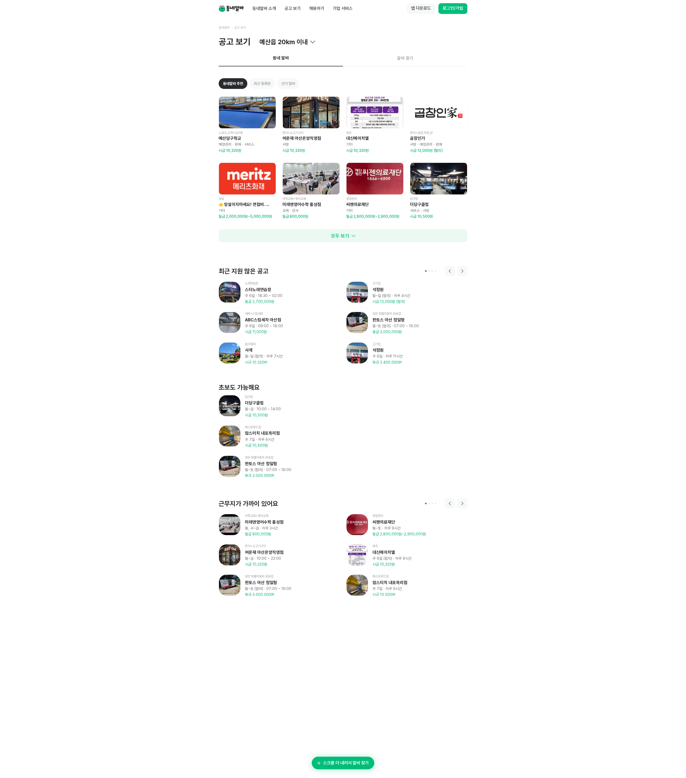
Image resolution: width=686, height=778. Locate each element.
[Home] (231, 8)
